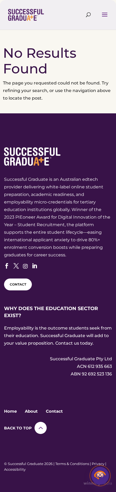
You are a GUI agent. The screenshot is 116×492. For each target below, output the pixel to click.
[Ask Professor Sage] (100, 476)
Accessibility (15, 469)
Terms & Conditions (72, 464)
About (31, 411)
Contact (54, 411)
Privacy (98, 464)
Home (10, 411)
